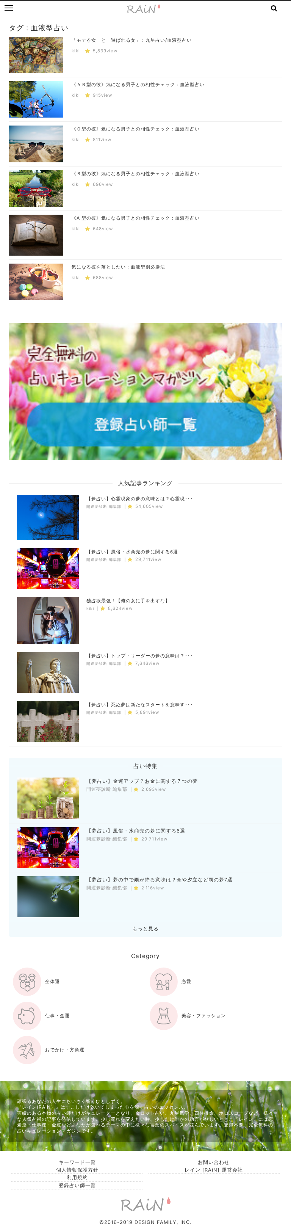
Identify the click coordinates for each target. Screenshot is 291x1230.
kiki (76, 50)
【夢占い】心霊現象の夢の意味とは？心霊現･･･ (139, 498)
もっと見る (145, 929)
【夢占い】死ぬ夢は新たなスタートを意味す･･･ (139, 704)
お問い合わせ (214, 1162)
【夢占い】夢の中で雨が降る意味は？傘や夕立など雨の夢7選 (159, 880)
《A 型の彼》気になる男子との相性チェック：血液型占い (136, 218)
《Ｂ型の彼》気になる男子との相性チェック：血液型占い (136, 173)
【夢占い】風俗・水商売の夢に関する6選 (132, 552)
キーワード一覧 (77, 1162)
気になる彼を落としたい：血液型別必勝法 (118, 267)
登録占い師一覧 (77, 1185)
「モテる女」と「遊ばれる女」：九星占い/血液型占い (132, 40)
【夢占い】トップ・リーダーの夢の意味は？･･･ (139, 655)
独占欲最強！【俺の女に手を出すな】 (128, 600)
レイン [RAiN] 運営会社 (214, 1170)
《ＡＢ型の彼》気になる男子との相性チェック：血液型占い (138, 84)
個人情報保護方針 (77, 1170)
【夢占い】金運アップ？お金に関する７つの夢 (142, 781)
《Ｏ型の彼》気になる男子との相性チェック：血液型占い (136, 129)
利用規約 (77, 1177)
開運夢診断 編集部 (103, 506)
